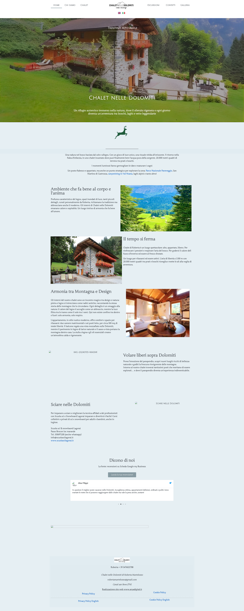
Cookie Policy (159, 592)
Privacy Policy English (88, 601)
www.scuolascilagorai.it (62, 440)
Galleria (185, 5)
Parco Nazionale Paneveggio (159, 170)
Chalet (84, 5)
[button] (70, 490)
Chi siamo (70, 5)
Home (56, 5)
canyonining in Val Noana (120, 174)
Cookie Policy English (159, 600)
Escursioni (153, 5)
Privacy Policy (88, 593)
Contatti (170, 5)
